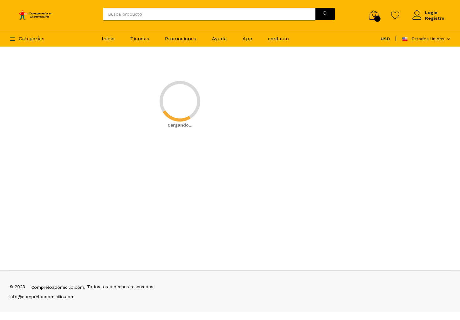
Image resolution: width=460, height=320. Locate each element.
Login (431, 12)
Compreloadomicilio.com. (58, 287)
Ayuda (219, 39)
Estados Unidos (427, 38)
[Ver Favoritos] (395, 15)
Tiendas (139, 39)
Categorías (31, 39)
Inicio (108, 39)
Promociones (180, 39)
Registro (434, 18)
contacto (278, 39)
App (247, 39)
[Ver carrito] (374, 15)
